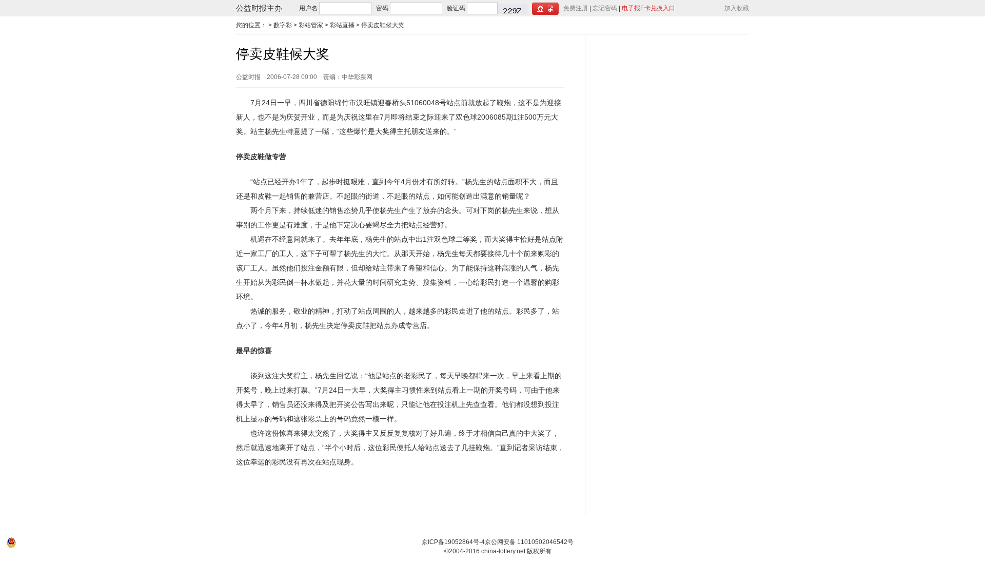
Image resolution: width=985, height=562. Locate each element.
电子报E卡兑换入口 (648, 8)
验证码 (456, 8)
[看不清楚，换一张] (512, 9)
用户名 (308, 8)
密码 (382, 8)
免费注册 (575, 8)
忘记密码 (605, 8)
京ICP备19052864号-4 (453, 542)
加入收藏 (736, 8)
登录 (545, 9)
